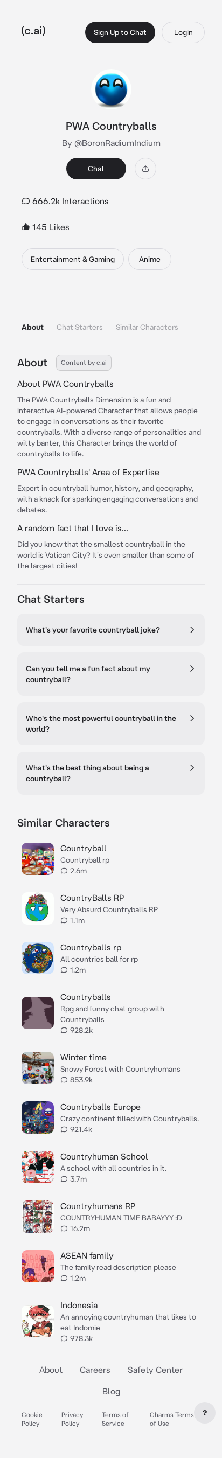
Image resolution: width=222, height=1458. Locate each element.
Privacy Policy (72, 1419)
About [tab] (33, 327)
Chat (96, 168)
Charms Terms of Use (172, 1419)
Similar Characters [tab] (147, 327)
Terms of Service (115, 1419)
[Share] (145, 168)
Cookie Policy (32, 1419)
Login (183, 32)
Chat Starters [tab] (80, 327)
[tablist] (111, 313)
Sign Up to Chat (120, 32)
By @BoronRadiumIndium (111, 143)
